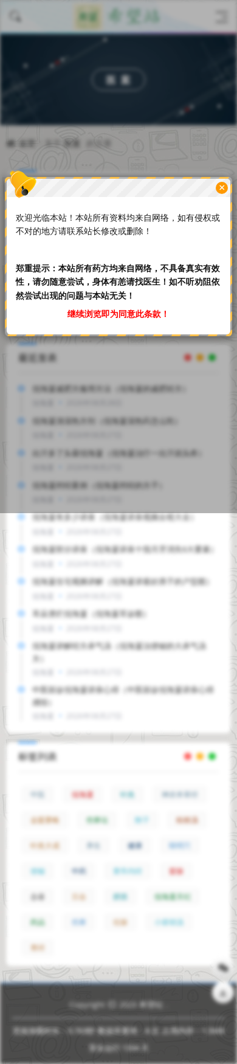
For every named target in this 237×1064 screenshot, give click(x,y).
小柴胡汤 (169, 922)
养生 (93, 845)
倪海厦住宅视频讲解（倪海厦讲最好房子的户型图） (123, 581)
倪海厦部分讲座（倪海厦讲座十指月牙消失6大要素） (125, 549)
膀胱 (120, 896)
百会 (79, 896)
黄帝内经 (127, 871)
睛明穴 (180, 845)
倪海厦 (83, 794)
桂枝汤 (187, 820)
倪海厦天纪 (172, 896)
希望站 (151, 1004)
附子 (142, 820)
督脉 (176, 871)
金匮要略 (45, 820)
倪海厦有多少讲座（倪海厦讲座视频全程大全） (115, 516)
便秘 (37, 871)
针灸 (127, 794)
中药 (79, 871)
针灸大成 (45, 845)
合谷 (37, 896)
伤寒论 (97, 820)
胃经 (37, 947)
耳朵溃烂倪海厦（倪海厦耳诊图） (91, 613)
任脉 (120, 922)
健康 (135, 845)
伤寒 (79, 922)
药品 (37, 922)
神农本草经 (180, 794)
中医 (37, 794)
